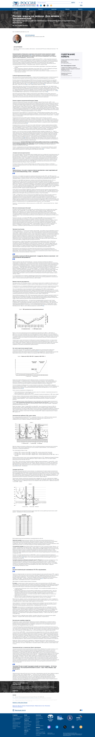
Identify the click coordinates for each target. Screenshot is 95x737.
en (81, 2)
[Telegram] (41, 5)
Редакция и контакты (16, 726)
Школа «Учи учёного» (39, 729)
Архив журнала (27, 716)
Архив (27, 9)
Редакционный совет (16, 723)
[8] (24, 137)
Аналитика (53, 9)
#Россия (19, 705)
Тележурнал (38, 735)
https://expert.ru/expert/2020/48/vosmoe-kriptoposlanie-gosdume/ (26, 698)
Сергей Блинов (30, 35)
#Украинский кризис (30, 705)
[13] (17, 465)
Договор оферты (27, 726)
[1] (30, 55)
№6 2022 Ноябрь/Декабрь (20, 25)
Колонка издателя (39, 716)
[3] (26, 84)
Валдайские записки (39, 725)
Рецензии (37, 724)
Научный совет (15, 725)
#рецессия (15, 705)
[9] (43, 149)
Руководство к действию (40, 732)
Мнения (37, 719)
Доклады (37, 722)
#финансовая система (39, 705)
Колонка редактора (39, 718)
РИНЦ (81, 5)
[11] (38, 350)
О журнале (15, 9)
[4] (44, 84)
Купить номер (26, 723)
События (67, 9)
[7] (27, 123)
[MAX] (37, 5)
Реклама (14, 728)
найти (73, 2)
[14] (23, 557)
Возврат (25, 727)
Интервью (38, 721)
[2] (32, 83)
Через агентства (27, 729)
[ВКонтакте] (81, 710)
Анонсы (25, 732)
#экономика (47, 705)
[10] (43, 305)
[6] (47, 91)
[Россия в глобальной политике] (24, 3)
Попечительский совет (17, 722)
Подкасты (38, 730)
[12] (23, 388)
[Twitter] (44, 5)
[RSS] (51, 5)
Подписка (40, 9)
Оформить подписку (27, 721)
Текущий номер (27, 718)
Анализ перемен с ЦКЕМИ (40, 733)
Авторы (14, 720)
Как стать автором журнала (17, 716)
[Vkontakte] (48, 5)
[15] (42, 578)
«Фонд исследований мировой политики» (16, 719)
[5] (57, 90)
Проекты (80, 9)
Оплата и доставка (27, 724)
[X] (80, 710)
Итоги (25, 734)
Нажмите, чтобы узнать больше (20, 702)
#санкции (24, 705)
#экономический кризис (18, 706)
